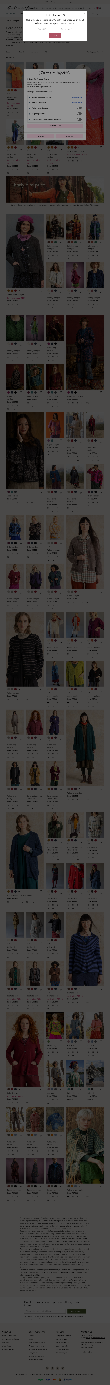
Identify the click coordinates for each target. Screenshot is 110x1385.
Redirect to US (66, 29)
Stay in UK (42, 29)
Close (55, 35)
